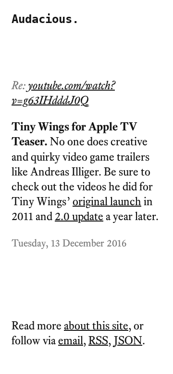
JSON (128, 340)
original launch (107, 201)
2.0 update (79, 216)
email (70, 340)
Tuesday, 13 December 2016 (69, 243)
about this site (96, 325)
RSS (98, 340)
